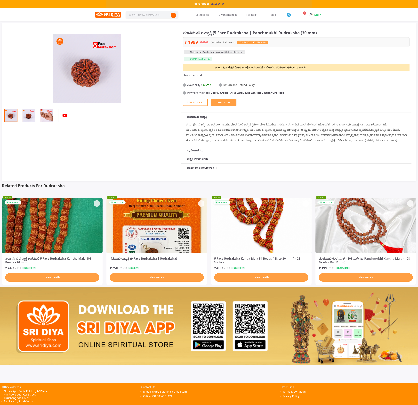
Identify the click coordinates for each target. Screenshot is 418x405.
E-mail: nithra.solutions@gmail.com (165, 391)
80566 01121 (217, 3)
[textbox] (152, 14)
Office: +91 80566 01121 (157, 396)
